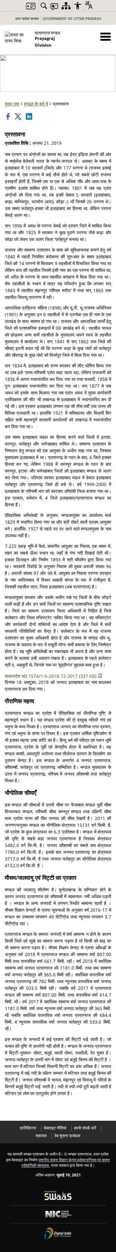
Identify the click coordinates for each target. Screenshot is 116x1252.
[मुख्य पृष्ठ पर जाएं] (30, 6)
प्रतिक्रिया (28, 1128)
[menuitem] (44, 5)
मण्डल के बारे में (36, 104)
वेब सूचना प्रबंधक (67, 1135)
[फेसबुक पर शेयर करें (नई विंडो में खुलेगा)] (9, 116)
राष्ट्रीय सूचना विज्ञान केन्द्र (57, 1159)
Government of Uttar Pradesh (72, 18)
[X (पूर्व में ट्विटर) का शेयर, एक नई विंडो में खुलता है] (19, 116)
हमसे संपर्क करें (85, 1128)
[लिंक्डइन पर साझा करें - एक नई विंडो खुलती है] (30, 116)
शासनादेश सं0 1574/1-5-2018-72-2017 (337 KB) (51, 676)
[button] (105, 36)
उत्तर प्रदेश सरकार (27, 18)
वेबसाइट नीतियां (55, 1128)
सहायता (41, 1135)
